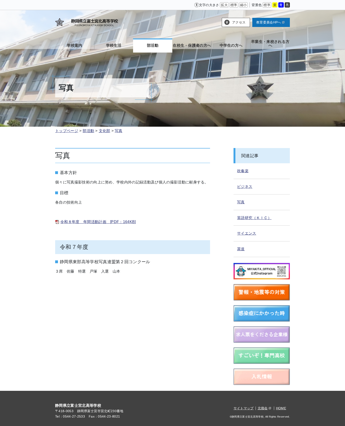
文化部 (104, 131)
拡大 (224, 5)
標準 (233, 5)
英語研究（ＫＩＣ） (254, 218)
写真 (119, 131)
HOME (281, 408)
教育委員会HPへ (268, 22)
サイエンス (246, 233)
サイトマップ (244, 408)
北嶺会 (263, 408)
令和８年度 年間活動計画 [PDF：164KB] (98, 222)
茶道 (241, 249)
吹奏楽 (243, 171)
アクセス (238, 22)
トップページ (66, 131)
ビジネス (244, 187)
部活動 (88, 131)
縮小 (243, 5)
